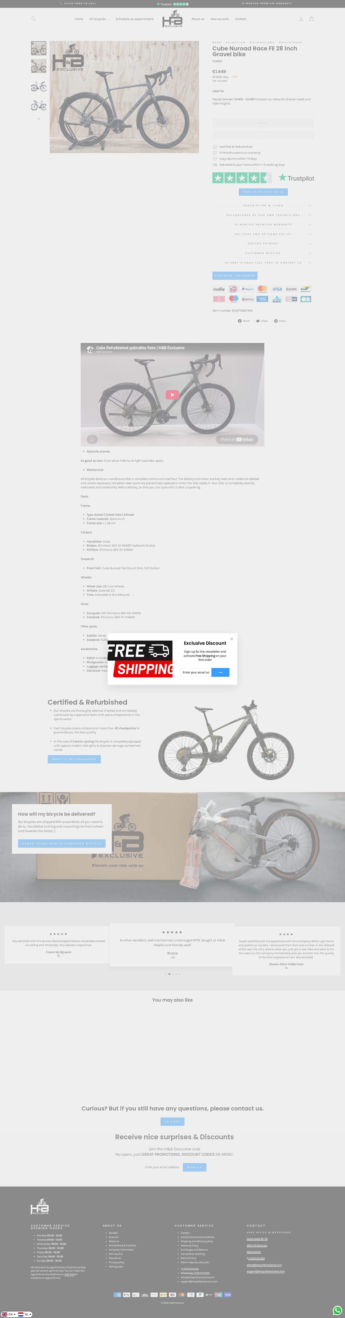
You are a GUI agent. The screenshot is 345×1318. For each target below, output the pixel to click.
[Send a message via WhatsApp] (337, 1310)
